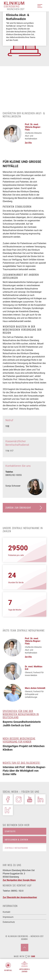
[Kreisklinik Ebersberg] (14, 6)
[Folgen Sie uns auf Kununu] (8, 810)
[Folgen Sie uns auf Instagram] (19, 799)
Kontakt (6, 912)
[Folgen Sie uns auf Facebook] (8, 799)
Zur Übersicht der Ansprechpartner (20, 897)
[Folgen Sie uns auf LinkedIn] (40, 799)
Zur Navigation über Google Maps (19, 880)
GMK (33, 956)
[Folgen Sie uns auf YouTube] (29, 799)
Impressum (8, 917)
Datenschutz (9, 922)
